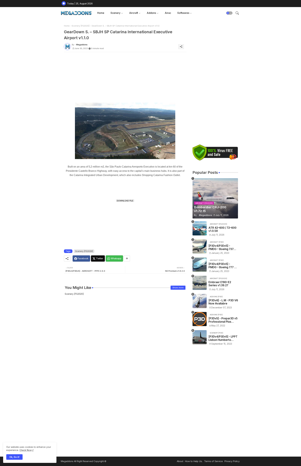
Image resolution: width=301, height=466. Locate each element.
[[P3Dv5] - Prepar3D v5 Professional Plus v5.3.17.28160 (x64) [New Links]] (200, 319)
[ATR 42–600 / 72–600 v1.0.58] (200, 228)
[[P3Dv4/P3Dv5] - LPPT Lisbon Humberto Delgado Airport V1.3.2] (200, 337)
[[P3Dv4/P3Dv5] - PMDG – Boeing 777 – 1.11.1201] (200, 265)
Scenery (115, 12)
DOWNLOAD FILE (125, 200)
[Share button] (127, 258)
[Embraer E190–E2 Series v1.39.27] (200, 283)
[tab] (100, 13)
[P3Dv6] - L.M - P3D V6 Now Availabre (223, 302)
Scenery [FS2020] (80, 25)
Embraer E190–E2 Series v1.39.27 (220, 284)
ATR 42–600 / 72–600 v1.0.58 (222, 229)
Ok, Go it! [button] (14, 457)
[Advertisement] (125, 76)
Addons (151, 12)
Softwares (183, 12)
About (180, 461)
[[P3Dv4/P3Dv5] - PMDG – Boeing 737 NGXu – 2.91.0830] (200, 246)
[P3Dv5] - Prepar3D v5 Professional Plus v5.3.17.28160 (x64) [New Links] (223, 320)
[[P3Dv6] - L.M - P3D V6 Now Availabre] (200, 301)
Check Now (25, 450)
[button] (229, 13)
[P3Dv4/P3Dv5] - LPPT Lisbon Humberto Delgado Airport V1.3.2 (223, 338)
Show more (178, 287)
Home (100, 12)
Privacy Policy (232, 461)
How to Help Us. (194, 461)
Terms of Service (213, 461)
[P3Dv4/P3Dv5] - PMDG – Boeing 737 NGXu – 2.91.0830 (221, 247)
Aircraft (133, 12)
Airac (168, 12)
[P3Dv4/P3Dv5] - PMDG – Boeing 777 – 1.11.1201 (222, 265)
